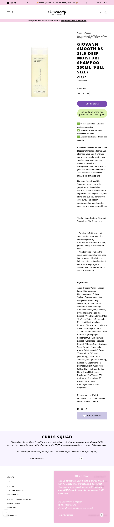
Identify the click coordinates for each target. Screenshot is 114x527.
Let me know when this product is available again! (92, 113)
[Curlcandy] (57, 12)
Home (79, 33)
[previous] (27, 3)
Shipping (10, 486)
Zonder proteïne (91, 401)
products (88, 33)
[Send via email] (82, 409)
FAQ (8, 482)
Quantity (81, 88)
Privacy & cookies (14, 504)
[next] (87, 3)
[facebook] (8, 2)
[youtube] (15, 2)
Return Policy (12, 495)
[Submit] (101, 515)
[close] (106, 474)
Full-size (96, 395)
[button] (86, 409)
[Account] (100, 12)
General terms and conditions (19, 499)
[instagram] (11, 2)
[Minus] (79, 93)
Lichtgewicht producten (87, 398)
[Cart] (105, 12)
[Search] (13, 12)
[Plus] (88, 93)
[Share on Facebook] (78, 409)
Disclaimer (11, 508)
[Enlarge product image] (40, 65)
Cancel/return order (15, 490)
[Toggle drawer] (8, 12)
